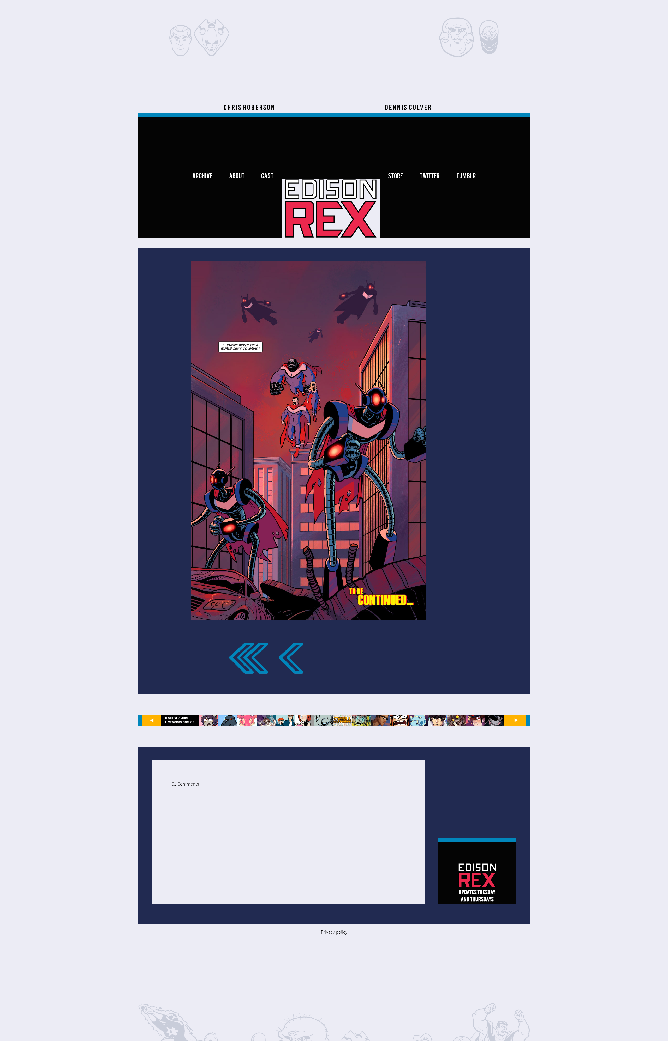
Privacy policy (334, 932)
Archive (202, 176)
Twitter (430, 176)
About (236, 176)
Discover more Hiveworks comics (179, 720)
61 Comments (185, 784)
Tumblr (466, 176)
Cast (267, 176)
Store (395, 176)
